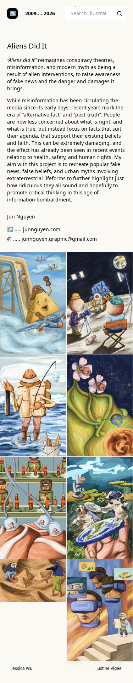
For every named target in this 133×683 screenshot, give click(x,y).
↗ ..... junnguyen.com (33, 229)
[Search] (119, 13)
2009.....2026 (40, 13)
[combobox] (89, 13)
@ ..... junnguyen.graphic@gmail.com (52, 238)
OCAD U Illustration (12, 13)
